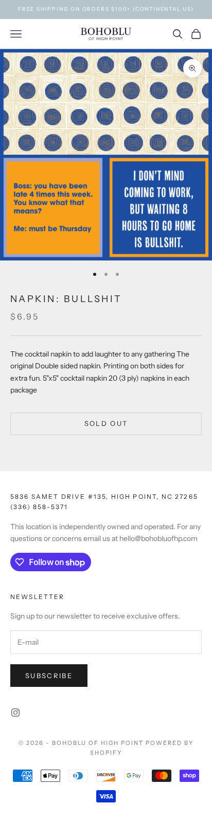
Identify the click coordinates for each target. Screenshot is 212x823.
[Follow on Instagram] (15, 712)
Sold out (106, 423)
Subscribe (49, 675)
